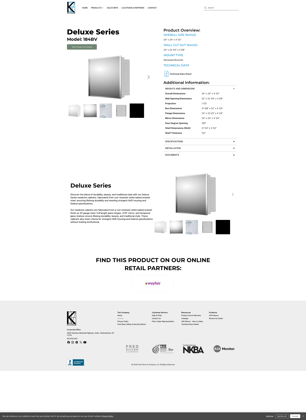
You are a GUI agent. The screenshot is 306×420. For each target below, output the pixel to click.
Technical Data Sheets (190, 324)
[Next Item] (148, 77)
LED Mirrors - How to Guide (192, 321)
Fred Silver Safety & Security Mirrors (131, 324)
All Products (214, 315)
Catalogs (184, 318)
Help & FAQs (157, 315)
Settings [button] (269, 416)
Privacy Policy (122, 321)
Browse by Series (216, 318)
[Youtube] (85, 342)
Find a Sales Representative (163, 321)
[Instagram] (72, 342)
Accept (295, 416)
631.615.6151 (72, 339)
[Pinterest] (76, 342)
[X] (80, 342)
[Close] (303, 416)
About (119, 315)
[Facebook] (68, 342)
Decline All (282, 416)
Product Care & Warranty (191, 315)
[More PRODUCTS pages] (103, 7)
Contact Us (156, 318)
